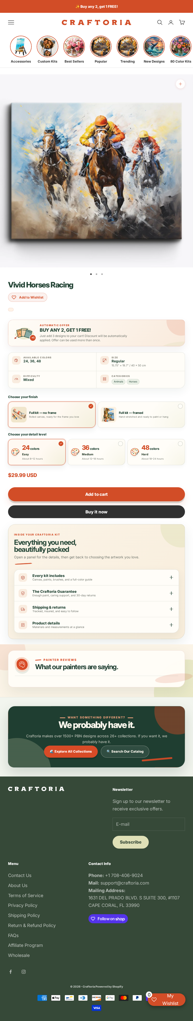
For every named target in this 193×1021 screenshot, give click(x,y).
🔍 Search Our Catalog (125, 751)
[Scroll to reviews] (11, 309)
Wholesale (19, 955)
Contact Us (19, 875)
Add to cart (96, 494)
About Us (17, 885)
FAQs (13, 935)
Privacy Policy (22, 905)
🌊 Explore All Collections (71, 751)
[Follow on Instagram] (23, 971)
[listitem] (21, 49)
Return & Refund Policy (32, 925)
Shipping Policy (24, 915)
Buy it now (96, 511)
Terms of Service (25, 895)
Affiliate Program (25, 945)
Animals (118, 381)
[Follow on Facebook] (10, 971)
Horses (133, 381)
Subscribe (130, 842)
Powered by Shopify (109, 986)
